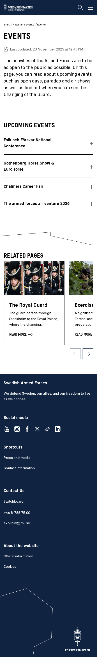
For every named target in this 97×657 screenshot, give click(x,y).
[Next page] (88, 353)
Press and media (17, 458)
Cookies (10, 567)
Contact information (19, 468)
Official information (18, 556)
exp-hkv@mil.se (17, 523)
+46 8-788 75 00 (17, 513)
